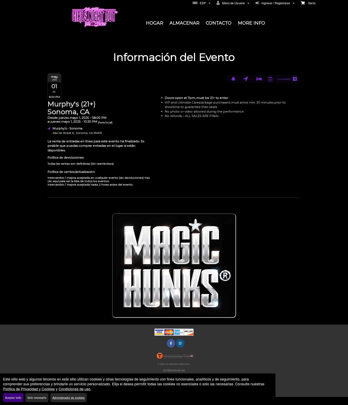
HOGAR (154, 23)
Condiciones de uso (174, 370)
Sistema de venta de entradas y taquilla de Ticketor (174, 356)
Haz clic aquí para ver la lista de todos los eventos (99, 179)
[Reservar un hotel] (259, 79)
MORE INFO (251, 23)
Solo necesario (36, 398)
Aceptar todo (13, 398)
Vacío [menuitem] (310, 3)
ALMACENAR (184, 23)
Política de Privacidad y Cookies (29, 388)
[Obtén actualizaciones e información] (233, 79)
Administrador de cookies (68, 398)
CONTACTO (218, 23)
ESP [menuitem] (202, 3)
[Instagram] (180, 343)
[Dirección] (245, 79)
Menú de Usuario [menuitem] (232, 3)
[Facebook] (171, 343)
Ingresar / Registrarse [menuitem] (275, 3)
